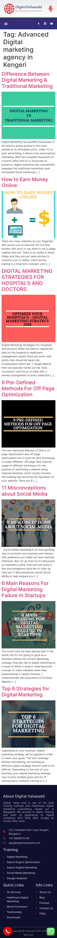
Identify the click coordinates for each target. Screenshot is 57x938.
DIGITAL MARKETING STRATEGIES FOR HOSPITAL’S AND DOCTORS (27, 280)
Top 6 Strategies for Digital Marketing (25, 692)
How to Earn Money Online (25, 182)
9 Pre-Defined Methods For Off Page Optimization (28, 388)
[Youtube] (51, 23)
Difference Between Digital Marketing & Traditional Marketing (27, 80)
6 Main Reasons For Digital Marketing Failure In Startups (25, 589)
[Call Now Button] (7, 931)
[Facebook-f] (38, 23)
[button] (5, 23)
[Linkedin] (45, 23)
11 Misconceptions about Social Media (25, 491)
